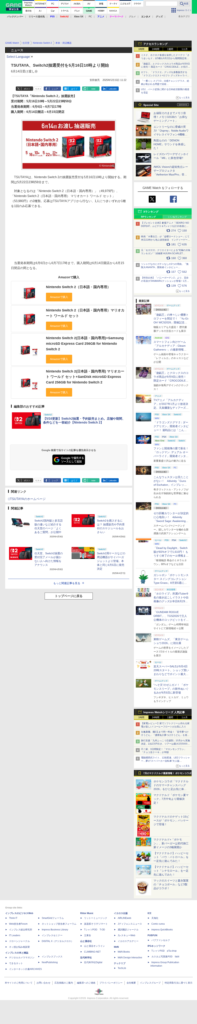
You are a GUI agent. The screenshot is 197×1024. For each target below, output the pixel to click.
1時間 (141, 49)
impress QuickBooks (162, 929)
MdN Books (124, 951)
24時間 (155, 49)
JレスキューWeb (126, 935)
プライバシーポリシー (111, 982)
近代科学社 (86, 957)
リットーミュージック (95, 918)
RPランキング (148, 217)
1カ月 (185, 49)
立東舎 (87, 935)
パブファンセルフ (160, 940)
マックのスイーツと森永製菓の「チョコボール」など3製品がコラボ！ (171, 884)
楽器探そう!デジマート (96, 924)
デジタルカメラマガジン (21, 957)
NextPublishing (50, 962)
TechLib (122, 968)
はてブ (74, 89)
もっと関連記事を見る (66, 583)
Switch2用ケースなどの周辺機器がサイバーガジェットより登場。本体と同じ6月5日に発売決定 (111, 561)
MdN (116, 947)
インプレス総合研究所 (20, 929)
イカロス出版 (121, 913)
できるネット (16, 963)
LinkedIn (113, 89)
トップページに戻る (69, 596)
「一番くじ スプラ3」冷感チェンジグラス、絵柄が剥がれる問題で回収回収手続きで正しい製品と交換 (165, 84)
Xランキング (151, 211)
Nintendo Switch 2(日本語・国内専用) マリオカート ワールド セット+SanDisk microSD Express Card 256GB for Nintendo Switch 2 (85, 376)
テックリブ (119, 963)
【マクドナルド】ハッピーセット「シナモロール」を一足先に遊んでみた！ (171, 870)
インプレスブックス (52, 956)
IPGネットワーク (156, 946)
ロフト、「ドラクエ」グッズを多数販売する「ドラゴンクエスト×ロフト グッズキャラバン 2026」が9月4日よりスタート (165, 75)
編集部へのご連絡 (86, 982)
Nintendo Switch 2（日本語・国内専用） (78, 287)
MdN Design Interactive (130, 957)
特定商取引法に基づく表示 (178, 982)
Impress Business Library (55, 929)
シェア (55, 89)
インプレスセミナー (52, 935)
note (93, 89)
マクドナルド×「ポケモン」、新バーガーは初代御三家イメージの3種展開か (171, 843)
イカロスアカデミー (128, 941)
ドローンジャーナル (19, 941)
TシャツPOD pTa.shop (164, 950)
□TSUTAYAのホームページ (27, 499)
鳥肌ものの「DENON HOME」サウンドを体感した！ (170, 144)
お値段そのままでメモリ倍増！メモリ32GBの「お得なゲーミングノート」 (170, 117)
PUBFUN (152, 935)
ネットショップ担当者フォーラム (59, 924)
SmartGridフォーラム (53, 918)
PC (90, 16)
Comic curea (158, 924)
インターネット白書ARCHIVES (25, 969)
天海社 (154, 918)
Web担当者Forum (18, 924)
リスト (38, 89)
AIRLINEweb (124, 918)
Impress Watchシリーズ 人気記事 (164, 712)
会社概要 (131, 982)
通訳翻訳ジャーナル (128, 929)
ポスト (27, 89)
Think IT (13, 918)
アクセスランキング (155, 43)
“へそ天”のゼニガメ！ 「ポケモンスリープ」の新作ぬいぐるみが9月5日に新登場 (171, 688)
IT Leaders (14, 935)
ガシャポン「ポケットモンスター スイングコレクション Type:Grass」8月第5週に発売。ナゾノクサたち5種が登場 (171, 583)
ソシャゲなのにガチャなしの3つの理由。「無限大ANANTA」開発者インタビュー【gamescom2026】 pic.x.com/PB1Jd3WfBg (165, 267)
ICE (149, 913)
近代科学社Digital (93, 962)
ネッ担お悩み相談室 (19, 947)
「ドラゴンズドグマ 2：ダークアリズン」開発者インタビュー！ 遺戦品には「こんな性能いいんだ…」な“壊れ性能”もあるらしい (171, 430)
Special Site (151, 105)
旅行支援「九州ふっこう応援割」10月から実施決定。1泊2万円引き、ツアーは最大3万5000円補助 (165, 743)
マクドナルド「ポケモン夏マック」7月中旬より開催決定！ (171, 798)
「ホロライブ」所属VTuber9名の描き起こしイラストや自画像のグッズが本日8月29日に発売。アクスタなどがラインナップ (171, 601)
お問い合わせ (43, 982)
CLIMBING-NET (92, 951)
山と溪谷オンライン (94, 946)
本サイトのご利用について (19, 982)
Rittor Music (86, 913)
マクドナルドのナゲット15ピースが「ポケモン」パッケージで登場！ (171, 820)
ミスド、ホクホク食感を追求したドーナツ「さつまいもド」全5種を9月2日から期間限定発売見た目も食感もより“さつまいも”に (165, 58)
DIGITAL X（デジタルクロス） (57, 941)
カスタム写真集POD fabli (165, 956)
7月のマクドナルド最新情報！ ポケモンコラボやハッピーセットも (167, 774)
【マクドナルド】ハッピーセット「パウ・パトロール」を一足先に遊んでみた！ (171, 857)
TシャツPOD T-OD (94, 929)
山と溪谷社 (86, 941)
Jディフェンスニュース (130, 924)
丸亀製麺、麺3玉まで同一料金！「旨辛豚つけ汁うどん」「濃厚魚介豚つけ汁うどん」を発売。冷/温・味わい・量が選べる (165, 735)
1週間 (170, 49)
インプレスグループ (150, 982)
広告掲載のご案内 (63, 982)
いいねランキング (177, 217)
